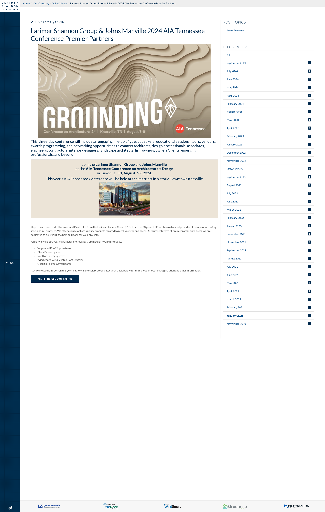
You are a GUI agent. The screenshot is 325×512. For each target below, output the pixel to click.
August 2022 (234, 185)
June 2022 (233, 201)
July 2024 (232, 71)
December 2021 (236, 234)
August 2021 (234, 258)
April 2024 (233, 95)
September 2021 (236, 250)
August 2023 (234, 111)
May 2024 (233, 87)
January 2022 (234, 225)
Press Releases (235, 30)
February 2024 (235, 103)
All (228, 54)
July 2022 (232, 193)
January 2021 (235, 315)
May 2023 (233, 119)
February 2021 (235, 307)
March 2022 (234, 209)
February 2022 (235, 217)
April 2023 (233, 128)
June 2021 (233, 274)
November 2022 (236, 160)
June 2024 (233, 79)
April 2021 (233, 291)
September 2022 (236, 176)
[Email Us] (10, 508)
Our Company (41, 3)
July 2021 (232, 266)
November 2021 (236, 242)
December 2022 (236, 152)
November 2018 (236, 323)
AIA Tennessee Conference (55, 279)
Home (26, 3)
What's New (59, 3)
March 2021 (234, 299)
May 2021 (233, 283)
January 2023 (234, 144)
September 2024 (236, 62)
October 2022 (235, 168)
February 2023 (235, 136)
